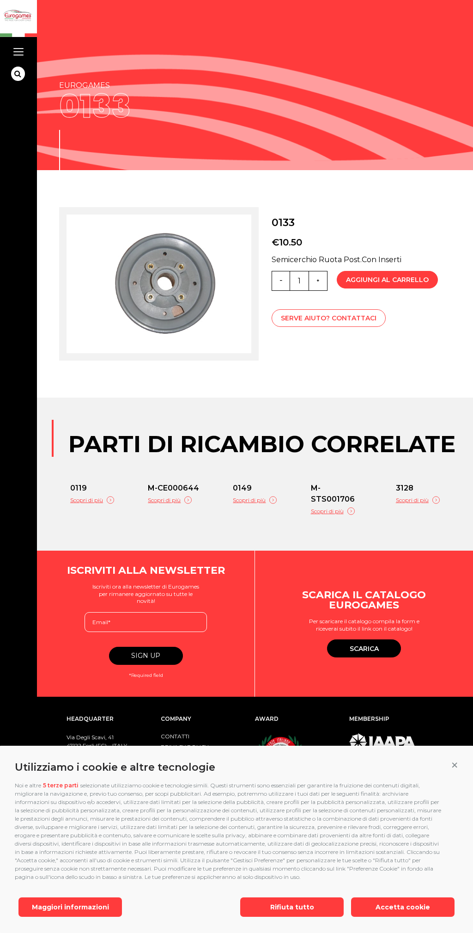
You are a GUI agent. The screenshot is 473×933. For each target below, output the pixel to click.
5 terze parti (61, 785)
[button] (454, 765)
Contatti (175, 736)
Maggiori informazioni (70, 907)
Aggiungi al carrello (387, 280)
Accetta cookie (403, 907)
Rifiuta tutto (292, 907)
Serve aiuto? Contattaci (328, 318)
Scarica (364, 649)
